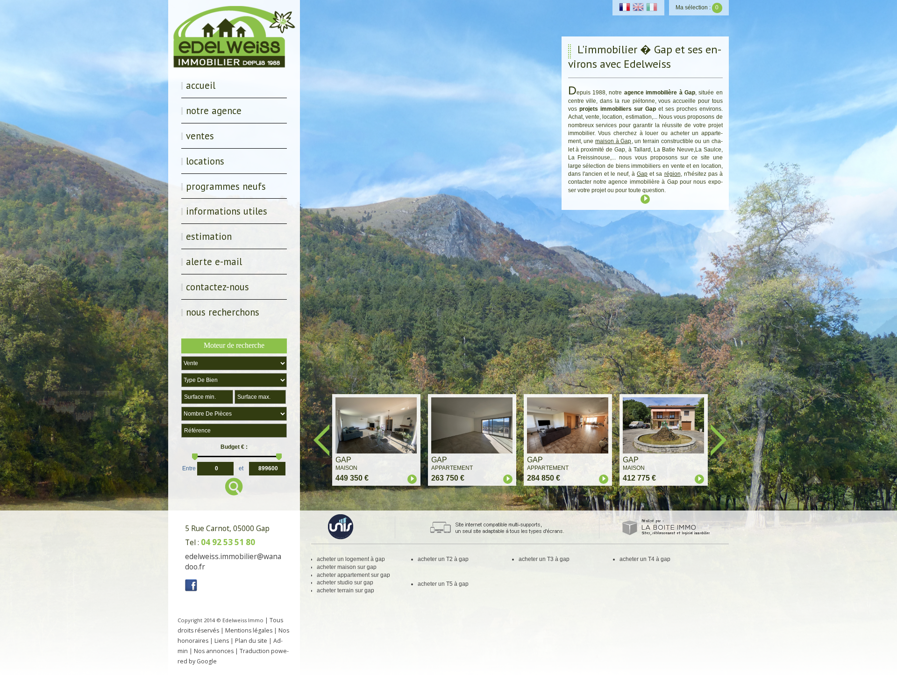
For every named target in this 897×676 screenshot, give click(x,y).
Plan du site (251, 641)
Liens (221, 641)
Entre (189, 467)
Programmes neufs (226, 186)
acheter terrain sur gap (345, 590)
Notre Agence (214, 110)
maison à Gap (613, 141)
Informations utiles (226, 211)
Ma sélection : (697, 7)
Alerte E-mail (214, 261)
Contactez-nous (217, 286)
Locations (205, 161)
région (672, 174)
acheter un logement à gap (351, 559)
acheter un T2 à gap (443, 559)
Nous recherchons (222, 312)
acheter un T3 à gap (544, 559)
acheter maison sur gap (347, 567)
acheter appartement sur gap (353, 575)
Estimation (209, 236)
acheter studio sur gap (345, 582)
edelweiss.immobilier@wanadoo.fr (233, 561)
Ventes (200, 135)
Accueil (200, 85)
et (241, 467)
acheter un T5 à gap (443, 584)
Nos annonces (214, 651)
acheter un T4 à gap (644, 559)
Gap (642, 174)
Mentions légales (248, 630)
